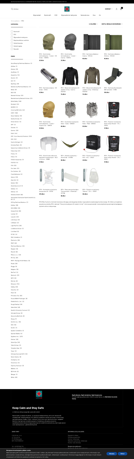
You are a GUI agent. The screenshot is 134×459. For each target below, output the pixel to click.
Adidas (13, 66)
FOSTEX (13, 162)
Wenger (13, 374)
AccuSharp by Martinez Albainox (20, 63)
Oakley (13, 287)
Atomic (13, 78)
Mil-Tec (13, 257)
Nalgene (13, 269)
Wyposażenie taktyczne (20, 37)
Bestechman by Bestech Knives (20, 98)
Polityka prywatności (74, 437)
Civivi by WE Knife (16, 110)
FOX (12, 165)
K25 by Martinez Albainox (18, 202)
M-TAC (13, 234)
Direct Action (15, 121)
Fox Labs (13, 168)
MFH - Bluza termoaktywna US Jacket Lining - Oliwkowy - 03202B (91, 89)
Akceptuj (111, 453)
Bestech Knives (15, 95)
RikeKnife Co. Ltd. (16, 301)
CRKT (12, 113)
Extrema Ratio (15, 145)
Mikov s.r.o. (14, 255)
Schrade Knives (15, 313)
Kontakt (108, 9)
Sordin (13, 327)
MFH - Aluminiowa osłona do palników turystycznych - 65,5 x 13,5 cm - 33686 (48, 157)
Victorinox (14, 362)
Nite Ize (13, 281)
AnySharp (14, 72)
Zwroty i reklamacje (73, 439)
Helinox (13, 191)
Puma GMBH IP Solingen (18, 298)
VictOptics (14, 360)
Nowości (16, 49)
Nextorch (13, 275)
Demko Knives (15, 119)
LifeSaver (13, 222)
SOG (12, 325)
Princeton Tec (15, 295)
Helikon (13, 189)
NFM (12, 278)
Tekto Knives (15, 345)
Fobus (13, 156)
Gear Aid (13, 180)
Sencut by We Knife (16, 316)
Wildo (12, 377)
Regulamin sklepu (73, 435)
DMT (12, 124)
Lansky (13, 214)
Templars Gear (15, 348)
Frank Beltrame (15, 174)
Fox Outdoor (14, 171)
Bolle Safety (14, 101)
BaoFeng (13, 84)
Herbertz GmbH (15, 194)
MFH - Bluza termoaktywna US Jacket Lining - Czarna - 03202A (70, 89)
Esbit (12, 133)
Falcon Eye (14, 151)
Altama (13, 69)
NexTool (13, 272)
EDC (15, 34)
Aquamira (14, 75)
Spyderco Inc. (15, 336)
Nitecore (13, 284)
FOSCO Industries (16, 159)
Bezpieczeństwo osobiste (21, 40)
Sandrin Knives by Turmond (19, 310)
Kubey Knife (14, 211)
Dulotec (13, 127)
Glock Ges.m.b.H (16, 186)
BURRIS (13, 107)
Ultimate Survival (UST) (18, 354)
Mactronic (14, 240)
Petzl (12, 292)
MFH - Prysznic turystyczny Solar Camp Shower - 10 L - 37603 (112, 123)
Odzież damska (18, 43)
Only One (13, 290)
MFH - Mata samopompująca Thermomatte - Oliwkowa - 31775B (69, 191)
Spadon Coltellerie (16, 330)
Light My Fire (15, 225)
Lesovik (13, 217)
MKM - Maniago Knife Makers (19, 260)
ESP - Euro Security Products (19, 136)
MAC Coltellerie (15, 237)
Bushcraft (17, 31)
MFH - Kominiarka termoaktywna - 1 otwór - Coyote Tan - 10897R (47, 123)
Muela (12, 263)
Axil (12, 81)
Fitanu (13, 154)
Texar (12, 351)
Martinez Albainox (16, 246)
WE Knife (13, 371)
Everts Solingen (15, 142)
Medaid (13, 249)
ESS (12, 139)
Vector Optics (15, 357)
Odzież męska (18, 46)
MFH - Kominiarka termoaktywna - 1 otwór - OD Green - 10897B (48, 55)
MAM (12, 243)
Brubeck (13, 104)
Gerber (13, 183)
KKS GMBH (14, 208)
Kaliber (13, 205)
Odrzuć (123, 453)
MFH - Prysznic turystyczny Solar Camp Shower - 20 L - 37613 (112, 157)
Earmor (13, 130)
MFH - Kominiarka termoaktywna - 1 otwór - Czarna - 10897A (68, 55)
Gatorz (13, 177)
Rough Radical (15, 304)
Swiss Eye (14, 342)
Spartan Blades (15, 333)
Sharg (12, 319)
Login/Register (116, 9)
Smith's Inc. (14, 322)
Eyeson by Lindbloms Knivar (19, 148)
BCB (12, 92)
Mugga (13, 266)
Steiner (13, 339)
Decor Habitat (15, 116)
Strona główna (15, 21)
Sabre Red (14, 307)
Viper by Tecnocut (16, 365)
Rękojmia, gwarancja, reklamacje (77, 441)
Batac (12, 89)
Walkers (13, 368)
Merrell (13, 252)
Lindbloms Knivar (16, 228)
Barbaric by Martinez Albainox (20, 86)
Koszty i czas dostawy (74, 442)
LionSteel (14, 231)
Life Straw (14, 220)
